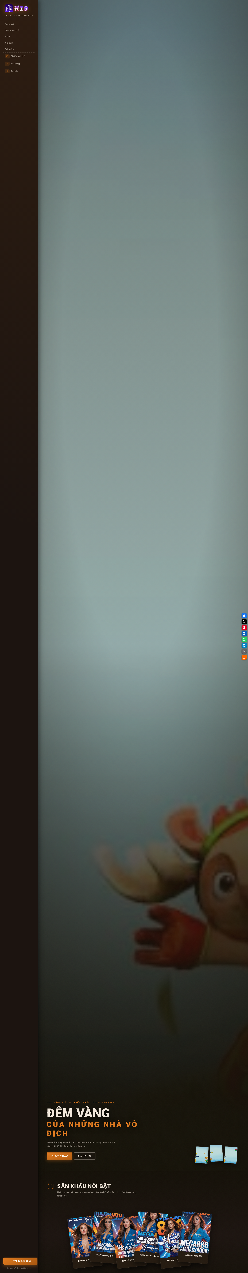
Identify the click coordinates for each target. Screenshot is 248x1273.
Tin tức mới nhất (12, 30)
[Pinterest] (244, 627)
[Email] (244, 651)
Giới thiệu (9, 43)
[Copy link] (244, 657)
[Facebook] (244, 615)
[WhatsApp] (244, 639)
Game (7, 37)
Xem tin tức (85, 1156)
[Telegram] (244, 645)
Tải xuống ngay (59, 1156)
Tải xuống (9, 49)
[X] (244, 621)
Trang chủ (9, 24)
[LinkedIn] (244, 633)
